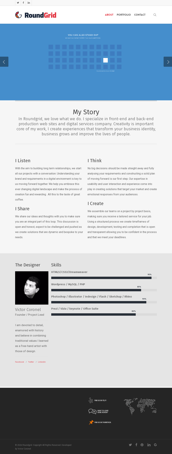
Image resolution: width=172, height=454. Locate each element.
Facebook (19, 362)
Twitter (31, 362)
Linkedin (42, 362)
